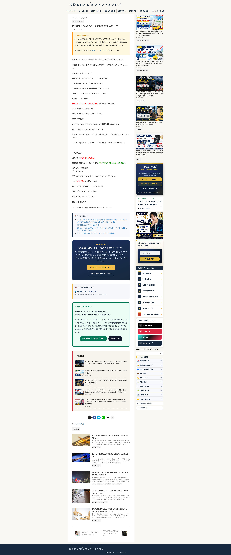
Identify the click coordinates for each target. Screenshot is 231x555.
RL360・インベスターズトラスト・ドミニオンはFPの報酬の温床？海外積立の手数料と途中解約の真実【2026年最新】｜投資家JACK (106, 391)
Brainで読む (115, 338)
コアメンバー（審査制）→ (150, 188)
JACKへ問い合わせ (158, 11)
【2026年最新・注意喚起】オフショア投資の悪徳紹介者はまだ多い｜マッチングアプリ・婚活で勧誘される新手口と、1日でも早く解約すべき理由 (105, 402)
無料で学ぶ (132, 11)
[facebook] (94, 417)
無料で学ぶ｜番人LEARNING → (149, 184)
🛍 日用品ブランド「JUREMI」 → (147, 204)
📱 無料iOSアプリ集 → (144, 208)
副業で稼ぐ (122, 11)
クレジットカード (149, 399)
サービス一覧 (83, 11)
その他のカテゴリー (143, 408)
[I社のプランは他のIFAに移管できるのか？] (99, 417)
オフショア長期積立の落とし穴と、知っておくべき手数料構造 (96, 233)
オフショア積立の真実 (149, 369)
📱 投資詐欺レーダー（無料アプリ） (86, 292)
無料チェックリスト (99, 50)
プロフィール (71, 11)
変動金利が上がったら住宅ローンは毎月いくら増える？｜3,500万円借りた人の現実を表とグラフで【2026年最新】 (149, 63)
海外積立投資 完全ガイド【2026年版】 (88, 225)
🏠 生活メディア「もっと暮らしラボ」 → (149, 201)
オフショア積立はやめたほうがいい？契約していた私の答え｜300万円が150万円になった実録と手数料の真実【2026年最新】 (106, 362)
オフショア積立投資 (79, 424)
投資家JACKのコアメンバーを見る (101, 274)
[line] (103, 417)
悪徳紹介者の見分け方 (149, 365)
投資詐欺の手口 (110, 11)
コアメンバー (149, 378)
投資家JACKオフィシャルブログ (95, 4)
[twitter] (90, 417)
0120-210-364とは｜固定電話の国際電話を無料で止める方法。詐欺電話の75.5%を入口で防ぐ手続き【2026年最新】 (149, 33)
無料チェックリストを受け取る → (101, 267)
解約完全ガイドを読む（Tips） (93, 338)
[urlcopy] (112, 417)
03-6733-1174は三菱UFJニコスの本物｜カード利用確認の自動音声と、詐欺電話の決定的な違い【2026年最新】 (149, 152)
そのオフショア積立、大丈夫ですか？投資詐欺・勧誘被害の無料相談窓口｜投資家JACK (106, 381)
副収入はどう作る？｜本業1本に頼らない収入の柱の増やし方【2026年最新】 (149, 123)
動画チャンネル (96, 11)
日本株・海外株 (149, 386)
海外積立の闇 (144, 11)
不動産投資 (149, 382)
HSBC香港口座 (149, 395)
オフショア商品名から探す (145, 403)
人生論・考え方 (149, 390)
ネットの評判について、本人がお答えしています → (149, 192)
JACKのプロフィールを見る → (149, 179)
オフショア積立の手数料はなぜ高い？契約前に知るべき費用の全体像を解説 (106, 372)
